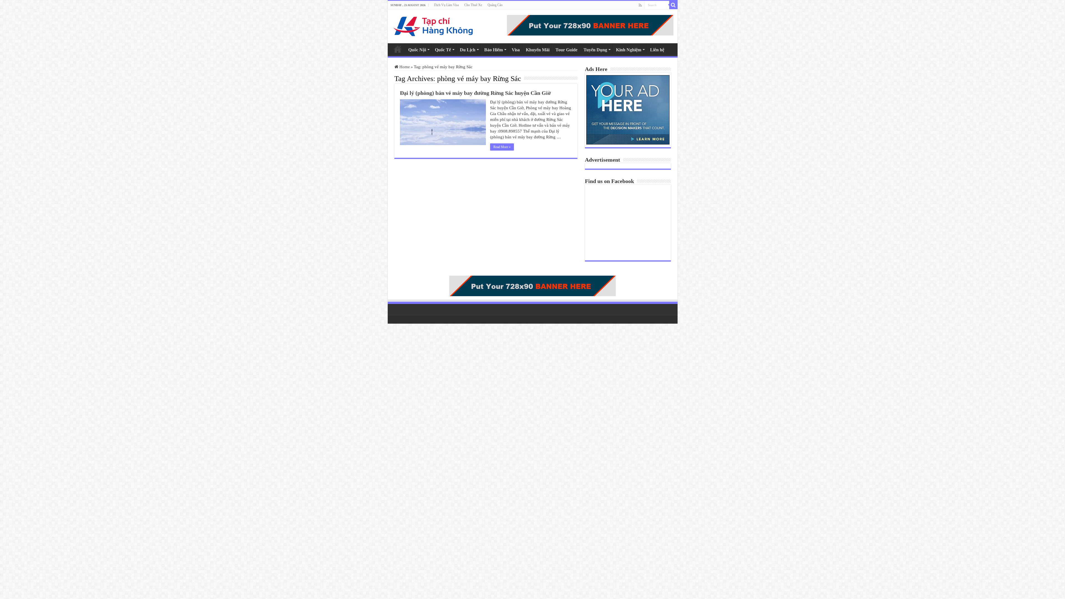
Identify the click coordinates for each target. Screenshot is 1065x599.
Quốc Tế (443, 49)
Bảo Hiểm (493, 49)
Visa (516, 49)
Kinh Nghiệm (628, 49)
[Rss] (640, 5)
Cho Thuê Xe (473, 5)
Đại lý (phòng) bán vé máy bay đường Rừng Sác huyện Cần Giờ (475, 93)
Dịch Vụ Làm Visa (446, 5)
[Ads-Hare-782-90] (590, 24)
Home (397, 49)
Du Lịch (467, 49)
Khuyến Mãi (537, 49)
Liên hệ (657, 49)
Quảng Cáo (495, 5)
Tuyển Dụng (595, 49)
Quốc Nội (417, 49)
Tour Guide (566, 49)
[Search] (673, 5)
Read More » (502, 147)
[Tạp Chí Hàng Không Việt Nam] (433, 25)
